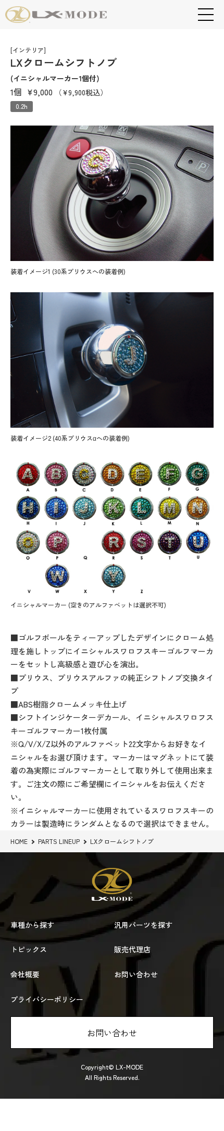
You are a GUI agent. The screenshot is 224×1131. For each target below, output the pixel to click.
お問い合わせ (112, 1032)
